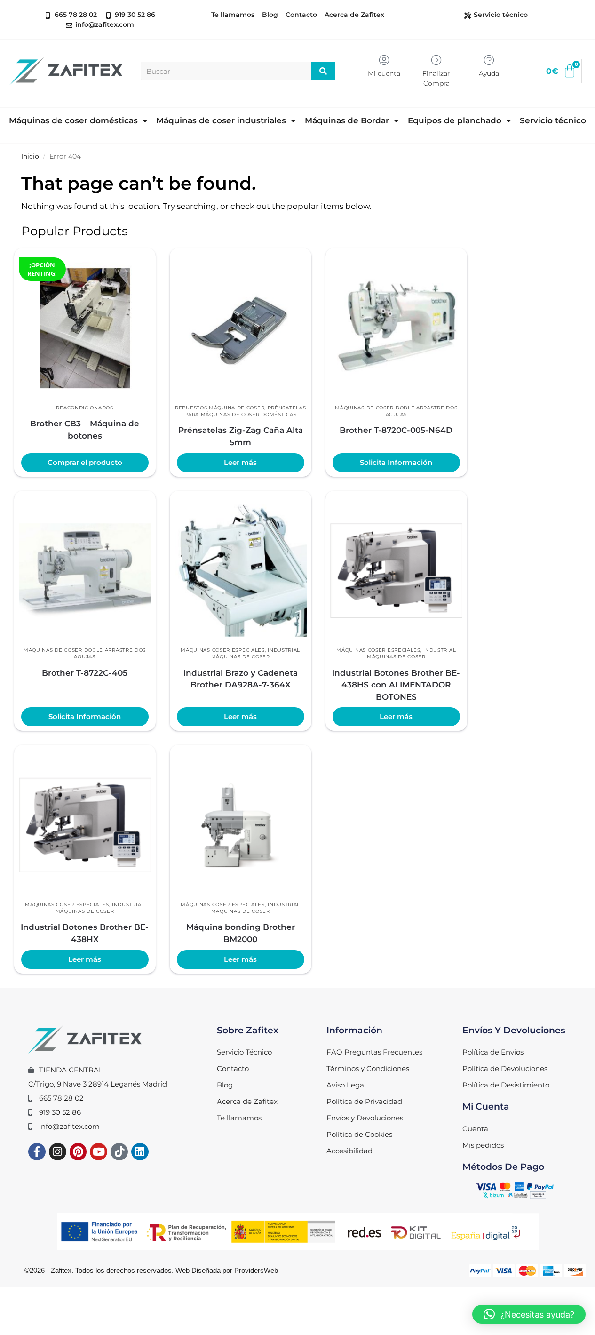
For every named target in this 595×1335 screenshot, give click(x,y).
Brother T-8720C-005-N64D (396, 430)
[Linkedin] (140, 1151)
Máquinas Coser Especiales (223, 650)
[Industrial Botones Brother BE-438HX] (85, 824)
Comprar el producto (85, 462)
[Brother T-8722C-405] (85, 570)
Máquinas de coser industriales (221, 120)
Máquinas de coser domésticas (73, 120)
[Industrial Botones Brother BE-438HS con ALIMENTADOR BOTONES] (396, 570)
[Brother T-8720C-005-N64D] (396, 328)
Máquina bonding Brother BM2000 (240, 933)
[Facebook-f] (37, 1151)
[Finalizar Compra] (436, 60)
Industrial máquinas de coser (255, 653)
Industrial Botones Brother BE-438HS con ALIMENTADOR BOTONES (396, 685)
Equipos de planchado (454, 120)
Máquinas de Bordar (347, 120)
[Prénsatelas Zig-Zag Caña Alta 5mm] (241, 328)
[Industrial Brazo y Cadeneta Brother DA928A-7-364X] (241, 570)
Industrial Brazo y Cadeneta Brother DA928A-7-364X (240, 679)
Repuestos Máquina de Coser (219, 408)
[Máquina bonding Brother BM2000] (241, 824)
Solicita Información (396, 462)
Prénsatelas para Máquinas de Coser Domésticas (245, 411)
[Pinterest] (78, 1151)
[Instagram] (57, 1151)
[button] (529, 1314)
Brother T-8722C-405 (84, 673)
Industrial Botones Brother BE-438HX (85, 933)
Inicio (30, 156)
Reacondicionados (84, 408)
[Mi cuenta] (384, 60)
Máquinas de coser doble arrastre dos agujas (396, 411)
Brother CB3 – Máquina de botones (84, 429)
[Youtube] (98, 1151)
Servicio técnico (553, 120)
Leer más (240, 462)
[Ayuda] (489, 60)
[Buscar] (323, 71)
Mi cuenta (384, 73)
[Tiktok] (119, 1151)
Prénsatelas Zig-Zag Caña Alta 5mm (240, 436)
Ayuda (489, 73)
